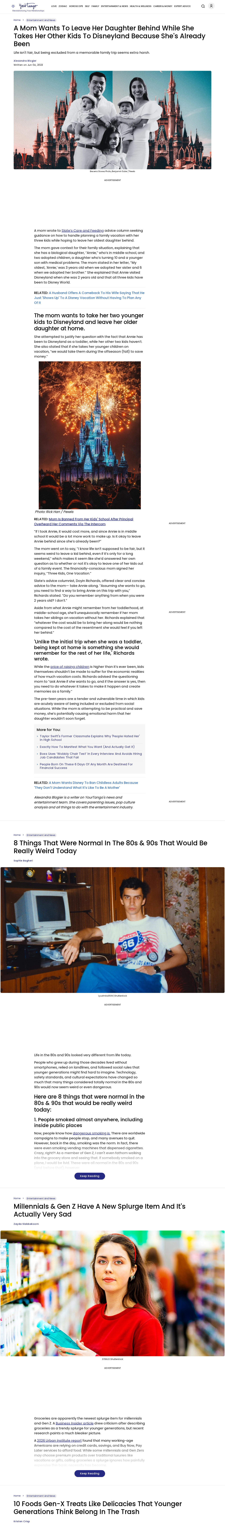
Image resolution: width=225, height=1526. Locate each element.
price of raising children (69, 666)
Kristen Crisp (22, 1521)
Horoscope (76, 6)
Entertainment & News (114, 6)
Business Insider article (75, 1423)
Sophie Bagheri (23, 860)
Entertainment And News (41, 20)
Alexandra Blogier (25, 60)
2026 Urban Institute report (59, 1440)
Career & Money (162, 6)
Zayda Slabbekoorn (26, 1224)
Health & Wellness (140, 6)
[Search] (202, 5)
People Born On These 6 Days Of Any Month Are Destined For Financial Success (86, 766)
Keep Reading (89, 1176)
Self (87, 6)
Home (17, 20)
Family (95, 6)
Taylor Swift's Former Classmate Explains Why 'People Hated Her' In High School (90, 737)
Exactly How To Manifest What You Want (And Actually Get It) (87, 747)
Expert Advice (182, 6)
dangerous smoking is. (91, 1133)
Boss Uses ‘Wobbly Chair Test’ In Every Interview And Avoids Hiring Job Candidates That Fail (91, 755)
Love (54, 6)
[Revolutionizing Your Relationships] (28, 6)
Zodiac (63, 6)
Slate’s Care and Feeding (83, 230)
